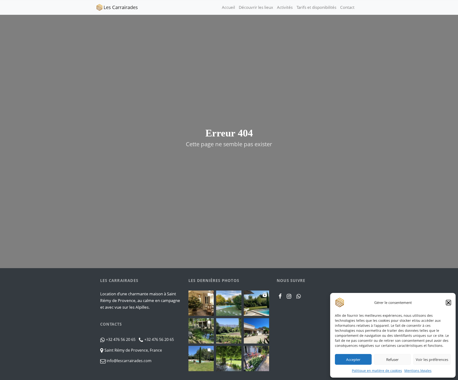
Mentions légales (418, 370)
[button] (448, 302)
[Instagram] (289, 296)
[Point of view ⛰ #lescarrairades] (228, 331)
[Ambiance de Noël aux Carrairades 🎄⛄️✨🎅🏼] (201, 303)
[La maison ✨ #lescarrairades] (256, 331)
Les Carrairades (121, 7)
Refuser (392, 359)
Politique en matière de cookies (377, 370)
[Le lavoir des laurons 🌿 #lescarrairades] (201, 331)
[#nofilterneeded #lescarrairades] (256, 303)
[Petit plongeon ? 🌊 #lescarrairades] (201, 358)
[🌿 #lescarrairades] (228, 358)
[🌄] (228, 303)
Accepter (353, 359)
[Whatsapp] (298, 296)
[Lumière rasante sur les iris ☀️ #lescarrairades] (256, 358)
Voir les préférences (432, 359)
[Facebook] (280, 296)
